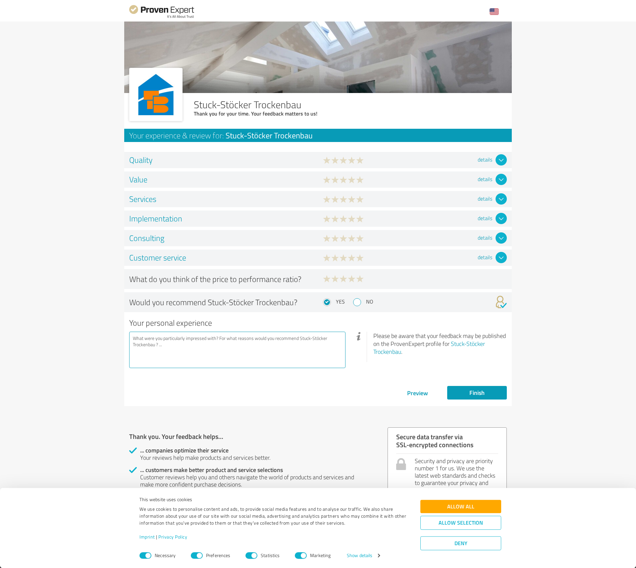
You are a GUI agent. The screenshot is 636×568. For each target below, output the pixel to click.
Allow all (460, 506)
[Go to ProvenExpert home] (161, 17)
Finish (477, 392)
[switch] (197, 555)
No (369, 301)
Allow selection (461, 523)
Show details (359, 555)
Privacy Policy (172, 537)
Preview (417, 393)
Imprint (147, 537)
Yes (340, 301)
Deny (460, 543)
